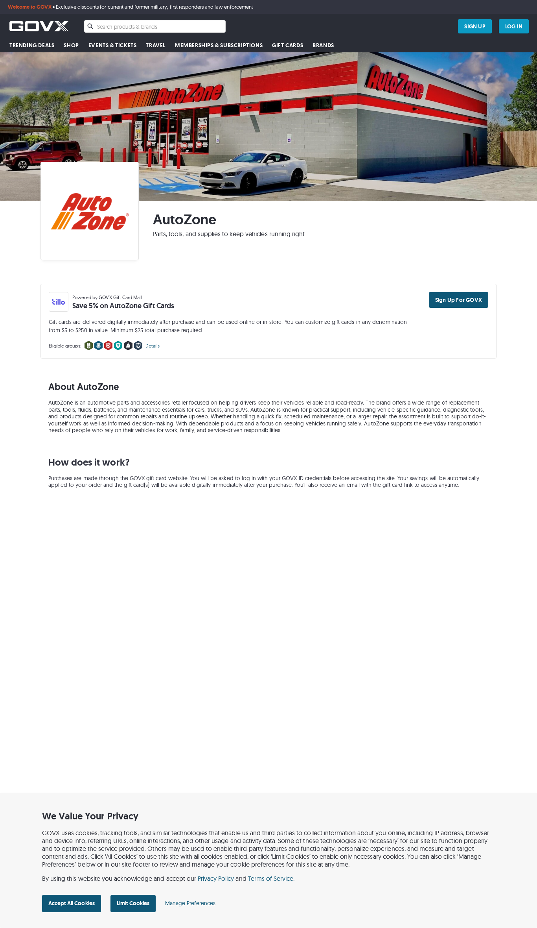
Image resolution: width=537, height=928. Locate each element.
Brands (323, 45)
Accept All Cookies (71, 903)
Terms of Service (271, 878)
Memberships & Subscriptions (219, 45)
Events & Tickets (112, 45)
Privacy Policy (216, 878)
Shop (71, 45)
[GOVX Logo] (38, 26)
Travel (156, 45)
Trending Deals (31, 45)
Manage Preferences (190, 903)
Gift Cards (287, 45)
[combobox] (155, 26)
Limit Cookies (133, 903)
